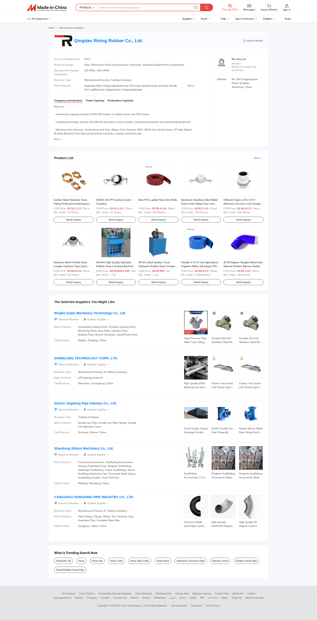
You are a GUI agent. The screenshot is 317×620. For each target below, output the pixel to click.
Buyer (204, 18)
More (191, 85)
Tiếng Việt (237, 597)
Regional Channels (202, 593)
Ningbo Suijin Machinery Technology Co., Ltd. (90, 313)
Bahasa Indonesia (254, 597)
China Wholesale (143, 593)
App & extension (244, 18)
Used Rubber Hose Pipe (70, 569)
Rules (288, 18)
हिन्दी (202, 597)
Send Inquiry (73, 219)
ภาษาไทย (212, 597)
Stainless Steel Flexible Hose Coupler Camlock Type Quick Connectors (70, 266)
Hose (81, 560)
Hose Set (97, 560)
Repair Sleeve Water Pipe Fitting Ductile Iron (251, 432)
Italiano (134, 597)
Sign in (287, 9)
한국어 (182, 597)
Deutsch (146, 597)
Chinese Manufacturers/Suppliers (114, 593)
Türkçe (224, 597)
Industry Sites (182, 593)
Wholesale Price (164, 593)
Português (92, 597)
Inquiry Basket (253, 40)
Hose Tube (116, 560)
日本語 (193, 597)
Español (79, 597)
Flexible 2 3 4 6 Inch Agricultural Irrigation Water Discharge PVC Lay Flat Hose (199, 266)
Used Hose (162, 560)
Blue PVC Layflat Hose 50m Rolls (158, 199)
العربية (172, 597)
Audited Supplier (98, 319)
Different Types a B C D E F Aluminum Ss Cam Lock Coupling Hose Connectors (242, 203)
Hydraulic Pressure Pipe (191, 560)
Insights (251, 593)
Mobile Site (238, 593)
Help (223, 18)
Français (105, 597)
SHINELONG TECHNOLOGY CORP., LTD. (86, 358)
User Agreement (179, 605)
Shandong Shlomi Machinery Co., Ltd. (84, 448)
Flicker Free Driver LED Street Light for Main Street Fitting (223, 387)
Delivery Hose (220, 560)
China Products (86, 593)
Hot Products (68, 593)
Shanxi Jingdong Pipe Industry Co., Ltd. (85, 403)
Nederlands (159, 597)
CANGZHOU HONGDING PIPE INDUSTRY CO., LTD (93, 497)
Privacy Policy (213, 605)
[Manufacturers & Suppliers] (46, 7)
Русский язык (120, 597)
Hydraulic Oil (63, 560)
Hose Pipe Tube (139, 560)
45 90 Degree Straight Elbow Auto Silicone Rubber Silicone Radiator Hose (243, 266)
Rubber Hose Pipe (246, 560)
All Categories (39, 18)
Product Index (222, 593)
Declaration (196, 605)
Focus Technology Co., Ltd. (134, 605)
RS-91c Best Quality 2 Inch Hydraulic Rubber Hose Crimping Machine (158, 266)
